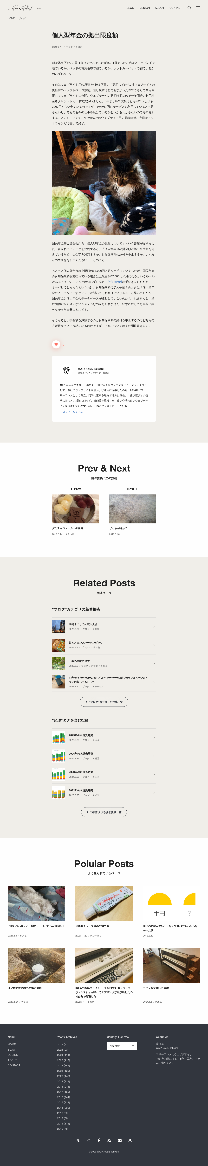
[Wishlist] (130, 1140)
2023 (60, 1060)
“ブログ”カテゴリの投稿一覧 (106, 702)
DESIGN (13, 1055)
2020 (60, 1076)
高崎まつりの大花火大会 (83, 624)
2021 (60, 1071)
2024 (60, 1055)
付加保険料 (115, 281)
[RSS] (109, 1140)
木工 (159, 1001)
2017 (60, 1092)
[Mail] (120, 1140)
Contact (175, 8)
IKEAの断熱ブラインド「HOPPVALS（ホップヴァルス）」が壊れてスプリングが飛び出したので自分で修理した (104, 992)
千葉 (95, 665)
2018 (60, 1086)
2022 (60, 1065)
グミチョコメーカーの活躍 (67, 528)
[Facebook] (99, 1140)
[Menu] (189, 8)
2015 (60, 1102)
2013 (60, 1113)
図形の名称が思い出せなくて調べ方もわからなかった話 (170, 928)
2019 (60, 1081)
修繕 (25, 1001)
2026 (60, 1044)
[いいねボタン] (56, 344)
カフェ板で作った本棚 (156, 988)
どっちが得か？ (118, 528)
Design (144, 8)
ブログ (69, 46)
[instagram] (88, 1140)
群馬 (97, 629)
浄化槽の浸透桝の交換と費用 (25, 988)
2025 (60, 1049)
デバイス (99, 686)
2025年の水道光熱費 (81, 735)
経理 (80, 46)
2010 (60, 1129)
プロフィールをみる (71, 412)
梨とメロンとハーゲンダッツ (86, 642)
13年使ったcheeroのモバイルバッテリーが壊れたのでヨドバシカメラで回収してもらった (108, 680)
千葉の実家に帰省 (79, 661)
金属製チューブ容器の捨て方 (92, 926)
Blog (130, 8)
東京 (105, 665)
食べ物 (71, 534)
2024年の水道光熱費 (81, 753)
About (159, 8)
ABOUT (12, 1060)
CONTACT (14, 1065)
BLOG (11, 1049)
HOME (12, 1044)
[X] (78, 1140)
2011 (60, 1123)
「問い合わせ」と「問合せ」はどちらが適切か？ (36, 926)
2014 (60, 1108)
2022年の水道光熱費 (81, 790)
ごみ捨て (96, 935)
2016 (60, 1097)
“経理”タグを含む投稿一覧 (106, 812)
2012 (60, 1118)
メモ (24, 935)
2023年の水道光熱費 (81, 772)
